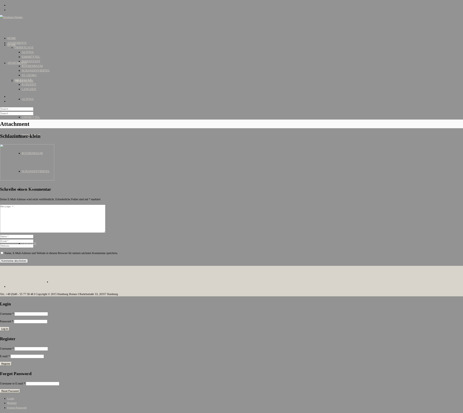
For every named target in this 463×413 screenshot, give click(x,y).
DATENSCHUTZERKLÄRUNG (441, 276)
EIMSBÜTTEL (31, 117)
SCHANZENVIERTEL (36, 70)
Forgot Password (17, 407)
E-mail (5, 356)
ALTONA (28, 99)
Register (12, 403)
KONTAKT (41, 276)
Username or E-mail (12, 383)
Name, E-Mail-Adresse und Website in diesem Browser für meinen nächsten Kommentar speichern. (61, 253)
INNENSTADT (31, 61)
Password (6, 321)
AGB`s (395, 276)
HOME (11, 44)
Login (10, 398)
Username (7, 313)
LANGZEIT (29, 89)
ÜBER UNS (14, 276)
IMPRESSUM (410, 276)
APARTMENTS (17, 62)
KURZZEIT (29, 84)
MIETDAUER (23, 79)
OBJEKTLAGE (23, 47)
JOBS (27, 276)
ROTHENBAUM (32, 66)
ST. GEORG (29, 75)
